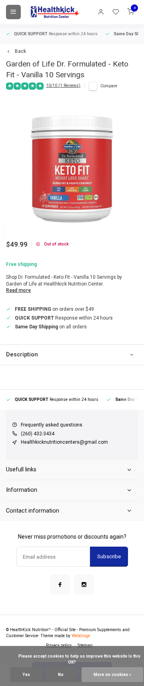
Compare (108, 86)
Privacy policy (59, 645)
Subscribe (109, 556)
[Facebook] (60, 585)
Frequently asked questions (51, 425)
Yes (26, 674)
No (61, 674)
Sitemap (85, 645)
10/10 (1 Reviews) (63, 85)
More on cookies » (112, 674)
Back (20, 51)
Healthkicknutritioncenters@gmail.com (64, 442)
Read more (18, 290)
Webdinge (81, 636)
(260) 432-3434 (37, 434)
